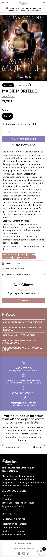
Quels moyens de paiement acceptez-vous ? (22, 348)
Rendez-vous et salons (13, 531)
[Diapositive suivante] (44, 9)
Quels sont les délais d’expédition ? (22, 322)
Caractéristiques (13, 263)
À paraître (6, 499)
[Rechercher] (8, 3)
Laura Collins (8, 96)
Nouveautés (8, 495)
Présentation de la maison (14, 523)
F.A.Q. (4, 510)
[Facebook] (19, 553)
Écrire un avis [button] (23, 300)
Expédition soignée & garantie (18, 274)
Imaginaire (8, 85)
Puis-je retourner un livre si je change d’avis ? (19, 341)
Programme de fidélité (13, 506)
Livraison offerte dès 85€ (16, 269)
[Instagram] (23, 553)
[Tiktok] (27, 553)
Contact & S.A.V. (9, 513)
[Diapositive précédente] (3, 9)
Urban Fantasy (23, 85)
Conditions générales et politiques (23, 548)
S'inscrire (36, 447)
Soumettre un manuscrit (14, 534)
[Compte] (38, 3)
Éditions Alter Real (26, 543)
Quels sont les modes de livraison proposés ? (21, 328)
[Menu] (3, 3)
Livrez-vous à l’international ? (19, 335)
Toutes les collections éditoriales (18, 502)
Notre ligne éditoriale (12, 527)
